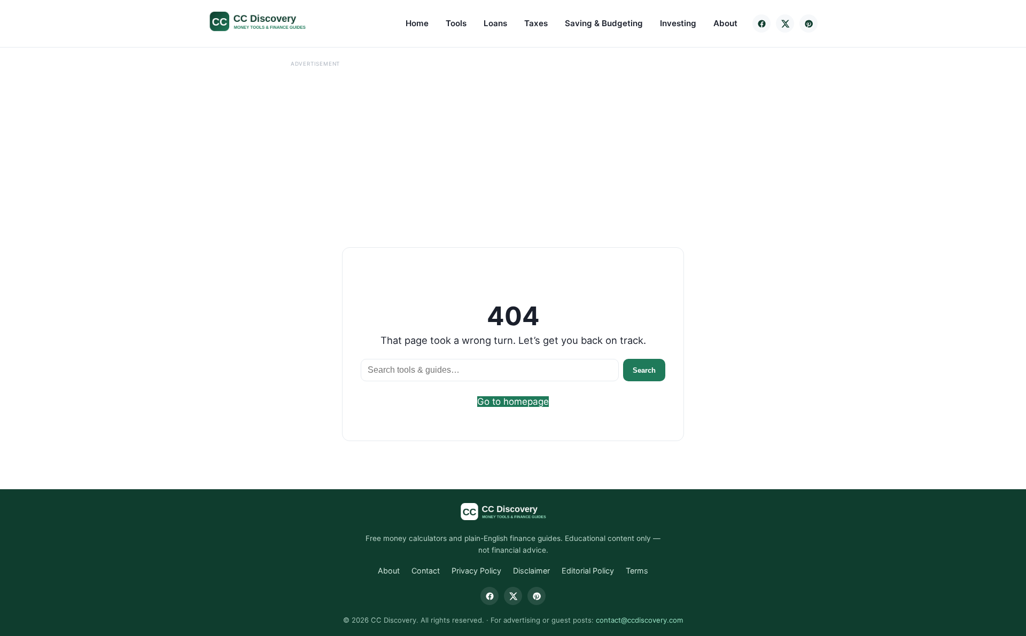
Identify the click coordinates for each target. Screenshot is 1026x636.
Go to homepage (513, 401)
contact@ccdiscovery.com (639, 620)
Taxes (536, 23)
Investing (678, 23)
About (725, 23)
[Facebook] (761, 23)
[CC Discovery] (268, 21)
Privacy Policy (476, 570)
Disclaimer (531, 570)
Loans (495, 23)
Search (644, 370)
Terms (637, 570)
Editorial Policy (588, 570)
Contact (425, 570)
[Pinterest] (808, 23)
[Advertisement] (315, 144)
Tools (456, 23)
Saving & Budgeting (604, 23)
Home (417, 23)
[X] (785, 23)
